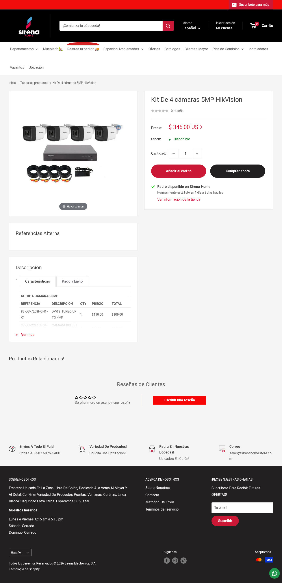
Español (16, 552)
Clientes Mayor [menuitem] (196, 49)
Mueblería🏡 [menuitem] (53, 49)
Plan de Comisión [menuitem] (225, 49)
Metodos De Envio (159, 502)
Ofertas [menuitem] (154, 49)
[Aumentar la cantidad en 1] (197, 153)
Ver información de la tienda (178, 199)
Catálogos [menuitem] (172, 49)
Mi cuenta (224, 28)
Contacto (152, 495)
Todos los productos (34, 83)
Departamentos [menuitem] (22, 49)
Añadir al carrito (178, 171)
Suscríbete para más (254, 5)
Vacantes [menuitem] (17, 67)
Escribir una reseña (179, 400)
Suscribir (225, 521)
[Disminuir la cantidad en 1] (173, 153)
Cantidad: (158, 153)
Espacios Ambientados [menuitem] (121, 49)
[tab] (38, 281)
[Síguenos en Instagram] (175, 560)
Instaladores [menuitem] (258, 49)
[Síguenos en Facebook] (167, 560)
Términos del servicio (162, 509)
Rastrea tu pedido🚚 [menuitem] (83, 49)
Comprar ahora (238, 171)
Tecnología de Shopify (24, 569)
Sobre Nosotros (157, 488)
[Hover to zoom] (73, 153)
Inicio (12, 83)
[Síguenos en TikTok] (183, 560)
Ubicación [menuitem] (36, 67)
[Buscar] (168, 26)
